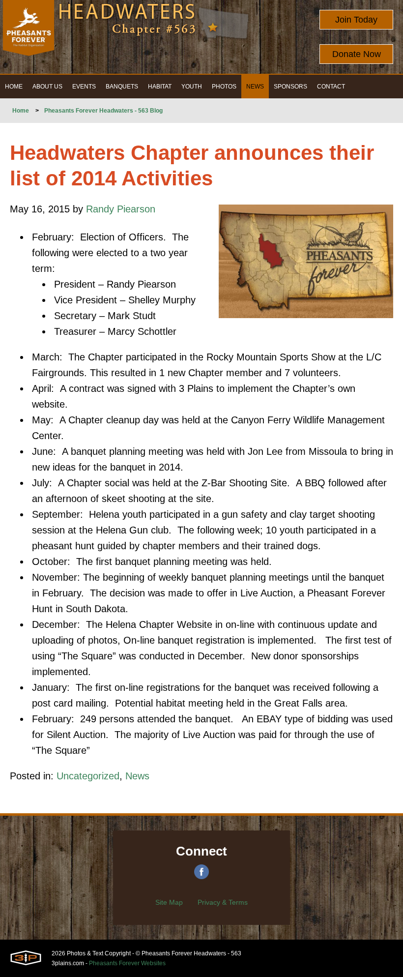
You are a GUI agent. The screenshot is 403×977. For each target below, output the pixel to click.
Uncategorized (88, 775)
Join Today (356, 20)
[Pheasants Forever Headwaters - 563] (28, 37)
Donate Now (356, 54)
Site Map (169, 902)
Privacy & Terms (223, 902)
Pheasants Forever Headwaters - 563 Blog (103, 110)
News (137, 775)
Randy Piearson (120, 209)
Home (20, 110)
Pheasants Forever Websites (127, 963)
